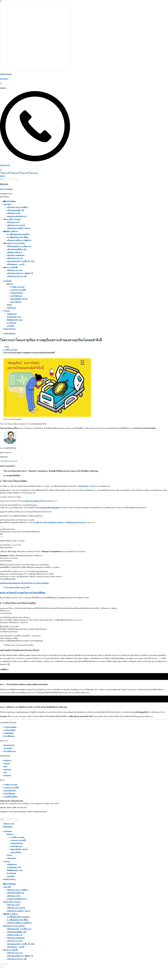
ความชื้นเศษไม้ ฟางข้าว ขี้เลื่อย (17, 237)
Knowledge (8, 281)
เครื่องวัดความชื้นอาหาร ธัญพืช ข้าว (19, 240)
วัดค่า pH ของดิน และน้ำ (34, 501)
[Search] (17, 179)
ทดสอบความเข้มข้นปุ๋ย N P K (17, 216)
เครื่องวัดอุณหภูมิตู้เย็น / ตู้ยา (17, 249)
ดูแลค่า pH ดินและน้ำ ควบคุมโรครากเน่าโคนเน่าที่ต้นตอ (22, 593)
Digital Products (10, 329)
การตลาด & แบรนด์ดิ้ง (18, 290)
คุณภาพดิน (7, 204)
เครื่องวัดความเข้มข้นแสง (15, 255)
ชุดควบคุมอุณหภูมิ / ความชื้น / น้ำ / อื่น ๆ (21, 261)
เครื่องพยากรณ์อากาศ (14, 252)
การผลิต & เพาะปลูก (17, 287)
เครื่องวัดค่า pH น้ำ (13, 222)
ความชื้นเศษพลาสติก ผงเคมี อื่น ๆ (18, 234)
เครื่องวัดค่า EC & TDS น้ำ (16, 225)
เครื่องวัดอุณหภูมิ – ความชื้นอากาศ (19, 246)
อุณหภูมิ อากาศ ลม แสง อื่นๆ (15, 243)
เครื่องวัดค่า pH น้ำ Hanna (76, 522)
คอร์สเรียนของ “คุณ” (14, 317)
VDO (10, 305)
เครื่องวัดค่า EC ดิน (13, 213)
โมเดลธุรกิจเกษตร (16, 293)
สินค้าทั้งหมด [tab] (8, 827)
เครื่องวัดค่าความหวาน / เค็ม (17, 276)
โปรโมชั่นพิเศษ (11, 201)
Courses (7, 311)
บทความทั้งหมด (15, 302)
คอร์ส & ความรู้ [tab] (9, 824)
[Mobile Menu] (0, 170)
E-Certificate (11, 323)
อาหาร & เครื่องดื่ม (11, 267)
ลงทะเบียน (10, 326)
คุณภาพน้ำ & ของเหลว (13, 219)
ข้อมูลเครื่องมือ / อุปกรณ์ (18, 299)
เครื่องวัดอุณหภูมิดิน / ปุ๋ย (15, 210)
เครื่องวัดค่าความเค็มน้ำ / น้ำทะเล (18, 228)
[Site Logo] (19, 173)
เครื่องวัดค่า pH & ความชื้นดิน (17, 207)
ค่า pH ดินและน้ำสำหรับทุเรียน (48, 508)
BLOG (11, 284)
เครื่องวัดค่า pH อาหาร (15, 270)
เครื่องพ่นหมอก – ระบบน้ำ (16, 264)
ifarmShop (84, 486)
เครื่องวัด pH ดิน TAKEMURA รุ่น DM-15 (50, 522)
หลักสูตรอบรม (12, 314)
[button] (2, 176)
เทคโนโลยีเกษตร (16, 296)
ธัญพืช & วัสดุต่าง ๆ (11, 231)
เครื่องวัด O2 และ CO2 (15, 258)
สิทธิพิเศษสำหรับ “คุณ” (15, 320)
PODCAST (12, 308)
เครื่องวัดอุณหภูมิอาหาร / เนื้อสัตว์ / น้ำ (20, 273)
